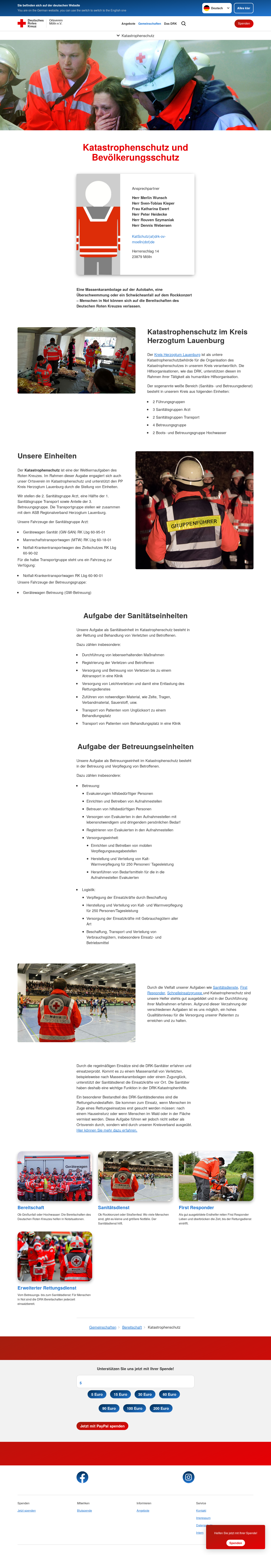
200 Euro (161, 1408)
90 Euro (109, 1408)
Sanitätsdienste (225, 987)
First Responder (196, 1207)
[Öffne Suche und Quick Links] (184, 24)
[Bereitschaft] (55, 1176)
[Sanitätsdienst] (135, 1176)
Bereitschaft (31, 1207)
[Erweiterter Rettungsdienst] (55, 1256)
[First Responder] (216, 1176)
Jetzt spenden (27, 1510)
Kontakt (201, 1510)
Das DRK (170, 23)
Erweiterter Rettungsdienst (47, 1287)
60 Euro (169, 1394)
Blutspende (84, 1510)
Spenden (244, 23)
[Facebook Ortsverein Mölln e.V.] (82, 1477)
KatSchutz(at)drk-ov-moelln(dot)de (149, 239)
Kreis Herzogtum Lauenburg (177, 354)
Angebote (128, 23)
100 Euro (134, 1408)
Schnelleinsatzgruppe (185, 992)
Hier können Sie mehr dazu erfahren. (107, 1130)
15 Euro (120, 1394)
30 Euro (145, 1394)
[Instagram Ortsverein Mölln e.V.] (188, 1477)
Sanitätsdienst (113, 1207)
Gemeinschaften (149, 23)
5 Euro (97, 1394)
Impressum (203, 1518)
